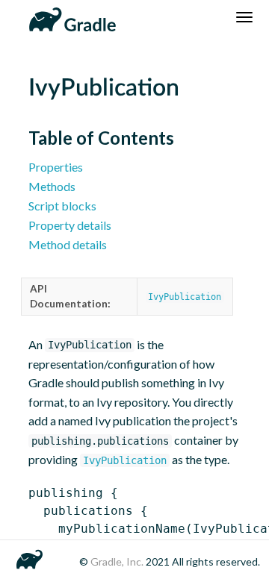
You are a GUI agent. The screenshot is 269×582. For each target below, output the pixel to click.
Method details (67, 244)
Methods (51, 186)
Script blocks (62, 205)
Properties (55, 167)
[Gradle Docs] (70, 17)
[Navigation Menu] (244, 17)
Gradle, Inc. (118, 561)
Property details (69, 225)
